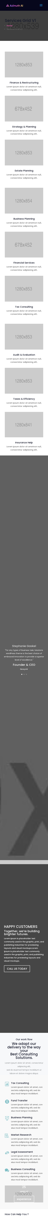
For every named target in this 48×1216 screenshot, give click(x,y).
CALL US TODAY (17, 969)
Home (9, 25)
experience (24, 1199)
